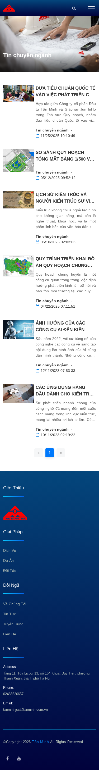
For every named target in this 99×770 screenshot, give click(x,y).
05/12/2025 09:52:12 (58, 178)
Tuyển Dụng (13, 624)
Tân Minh (41, 742)
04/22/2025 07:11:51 (58, 306)
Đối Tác (9, 570)
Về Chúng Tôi (14, 604)
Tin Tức (9, 614)
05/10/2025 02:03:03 (58, 242)
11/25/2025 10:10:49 (58, 136)
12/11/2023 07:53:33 (58, 370)
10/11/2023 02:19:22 (58, 435)
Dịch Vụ (9, 550)
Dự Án (8, 560)
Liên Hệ (9, 634)
